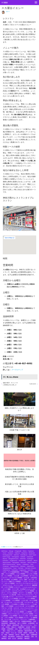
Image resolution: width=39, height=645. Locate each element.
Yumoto (30, 570)
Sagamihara (14, 566)
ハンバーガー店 (19, 606)
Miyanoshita (7, 562)
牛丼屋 (20, 633)
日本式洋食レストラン (30, 629)
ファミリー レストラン (20, 610)
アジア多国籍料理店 (13, 572)
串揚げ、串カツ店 (15, 621)
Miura (35, 560)
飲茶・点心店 (12, 638)
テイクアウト (19, 597)
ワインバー (24, 619)
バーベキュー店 (28, 602)
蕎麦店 (23, 635)
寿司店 (33, 627)
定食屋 (28, 627)
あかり (8, 11)
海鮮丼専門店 (28, 631)
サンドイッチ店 (18, 585)
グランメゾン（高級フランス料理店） (19, 580)
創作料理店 (13, 623)
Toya (14, 568)
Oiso (31, 564)
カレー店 (31, 579)
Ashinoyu (4, 551)
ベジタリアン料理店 (27, 614)
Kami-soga (6, 557)
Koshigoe (30, 559)
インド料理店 (8, 576)
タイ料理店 (29, 593)
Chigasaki (18, 551)
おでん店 (26, 578)
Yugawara (23, 570)
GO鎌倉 (4, 2)
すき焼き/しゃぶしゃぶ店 (27, 589)
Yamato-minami (30, 568)
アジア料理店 (25, 572)
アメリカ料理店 (10, 574)
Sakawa (22, 566)
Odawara (25, 564)
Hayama (24, 553)
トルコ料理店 (16, 600)
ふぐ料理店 (29, 612)
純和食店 (31, 633)
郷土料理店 (11, 636)
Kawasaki (30, 557)
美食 (5, 635)
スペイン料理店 (29, 591)
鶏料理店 (26, 638)
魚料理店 (20, 638)
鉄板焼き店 (19, 636)
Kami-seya (32, 555)
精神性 (25, 633)
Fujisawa (31, 551)
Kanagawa (15, 557)
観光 (28, 635)
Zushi (4, 572)
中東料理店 (32, 619)
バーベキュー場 (18, 602)
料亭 (20, 629)
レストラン (16, 619)
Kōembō (23, 559)
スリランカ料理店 (12, 593)
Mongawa (15, 562)
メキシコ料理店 (8, 617)
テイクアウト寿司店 (31, 597)
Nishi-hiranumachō (9, 564)
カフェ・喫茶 (23, 579)
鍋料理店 (27, 636)
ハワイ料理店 (9, 606)
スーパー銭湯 (6, 589)
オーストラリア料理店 (16, 578)
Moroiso (23, 562)
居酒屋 (3, 629)
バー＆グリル (8, 602)
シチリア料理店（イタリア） (12, 587)
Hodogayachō (7, 555)
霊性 (32, 636)
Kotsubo (5, 560)
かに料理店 (14, 579)
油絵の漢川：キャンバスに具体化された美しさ (10, 384)
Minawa (29, 560)
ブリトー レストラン (14, 614)
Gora (4, 553)
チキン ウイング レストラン (26, 595)
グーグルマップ (17, 370)
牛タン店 (13, 633)
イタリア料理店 (20, 574)
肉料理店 (11, 635)
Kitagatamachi (13, 559)
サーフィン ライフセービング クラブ (26, 583)
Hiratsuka (32, 553)
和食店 (9, 625)
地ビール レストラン (26, 625)
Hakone (17, 553)
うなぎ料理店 (24, 576)
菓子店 (17, 635)
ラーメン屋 (7, 619)
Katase (23, 557)
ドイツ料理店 (31, 598)
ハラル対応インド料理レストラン (20, 604)
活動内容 (20, 631)
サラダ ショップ (7, 585)
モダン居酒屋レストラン (22, 617)
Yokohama (6, 570)
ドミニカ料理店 (5, 600)
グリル (25, 581)
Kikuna (5, 559)
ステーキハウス (5, 591)
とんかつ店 (24, 600)
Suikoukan (32, 384)
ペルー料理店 (13, 616)
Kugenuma (13, 560)
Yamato (20, 568)
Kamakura (24, 555)
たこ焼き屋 (13, 595)
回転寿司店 (16, 625)
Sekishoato (30, 566)
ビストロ (16, 608)
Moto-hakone (32, 562)
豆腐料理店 (34, 635)
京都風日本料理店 (26, 621)
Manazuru (22, 560)
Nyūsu (19, 564)
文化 (16, 629)
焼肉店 (8, 633)
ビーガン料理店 (30, 606)
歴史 (4, 631)
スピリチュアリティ (17, 591)
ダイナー (21, 593)
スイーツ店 (15, 589)
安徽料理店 (21, 627)
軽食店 (5, 636)
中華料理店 (4, 621)
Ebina (24, 551)
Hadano (10, 553)
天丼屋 (8, 627)
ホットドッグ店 (23, 616)
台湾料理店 (31, 623)
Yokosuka (15, 570)
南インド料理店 (22, 623)
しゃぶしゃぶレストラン (30, 587)
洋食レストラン (11, 631)
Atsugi (11, 551)
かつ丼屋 (7, 579)
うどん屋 (16, 576)
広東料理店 (10, 629)
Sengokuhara (7, 568)
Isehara (16, 555)
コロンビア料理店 (9, 583)
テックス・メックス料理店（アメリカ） (14, 598)
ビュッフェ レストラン (27, 608)
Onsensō (6, 566)
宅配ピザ (13, 627)
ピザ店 (10, 608)
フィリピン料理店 (19, 612)
